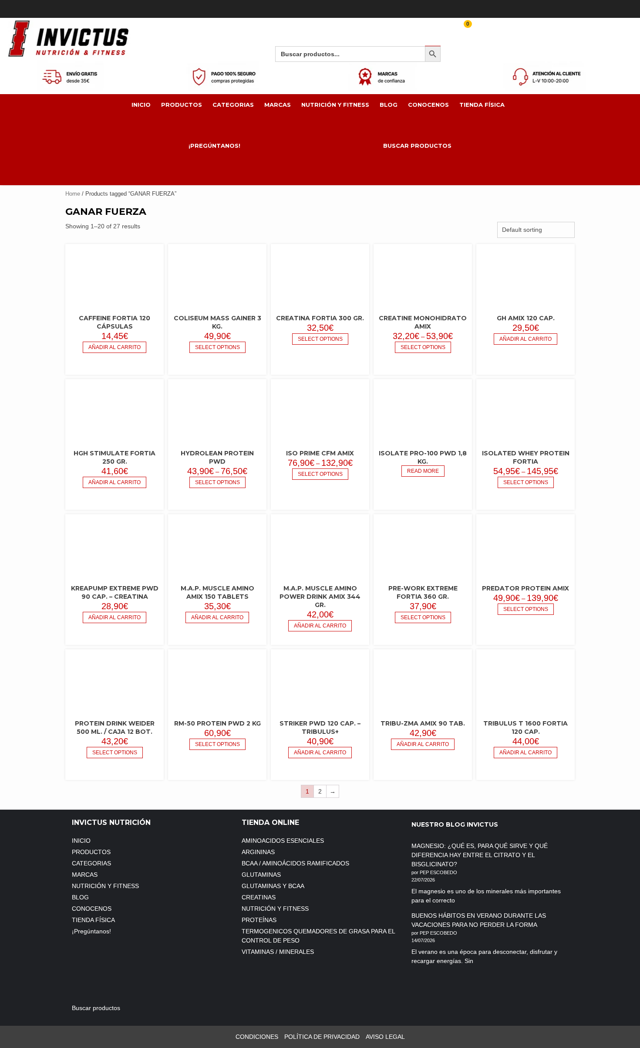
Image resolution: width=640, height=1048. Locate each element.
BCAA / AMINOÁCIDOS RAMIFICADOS (295, 863)
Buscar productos (417, 145)
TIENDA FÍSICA (482, 104)
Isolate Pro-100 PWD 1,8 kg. (423, 457)
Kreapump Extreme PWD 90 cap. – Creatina (114, 592)
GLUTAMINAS (261, 874)
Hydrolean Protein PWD (217, 457)
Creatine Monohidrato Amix (423, 322)
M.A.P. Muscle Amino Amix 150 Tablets (217, 592)
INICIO (141, 104)
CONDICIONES (257, 1036)
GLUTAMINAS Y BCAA (273, 885)
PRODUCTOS (181, 104)
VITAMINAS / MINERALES (278, 951)
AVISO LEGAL (385, 1036)
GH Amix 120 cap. (526, 318)
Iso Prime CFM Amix (320, 453)
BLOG (388, 104)
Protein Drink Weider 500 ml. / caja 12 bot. (115, 727)
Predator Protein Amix (525, 588)
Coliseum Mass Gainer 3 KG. (217, 322)
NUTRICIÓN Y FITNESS (335, 104)
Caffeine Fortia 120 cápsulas (114, 322)
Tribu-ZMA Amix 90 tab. (423, 723)
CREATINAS (259, 897)
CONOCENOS (428, 104)
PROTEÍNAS (259, 919)
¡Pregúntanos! (215, 145)
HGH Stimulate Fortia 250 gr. (114, 457)
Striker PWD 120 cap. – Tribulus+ (320, 727)
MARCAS (277, 104)
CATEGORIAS (233, 104)
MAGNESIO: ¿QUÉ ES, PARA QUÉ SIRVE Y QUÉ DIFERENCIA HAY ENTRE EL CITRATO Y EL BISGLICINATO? (479, 855)
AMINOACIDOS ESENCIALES (283, 840)
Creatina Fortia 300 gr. (320, 318)
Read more (423, 471)
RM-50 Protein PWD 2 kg (217, 723)
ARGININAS (258, 851)
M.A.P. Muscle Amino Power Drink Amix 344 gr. (320, 596)
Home (72, 193)
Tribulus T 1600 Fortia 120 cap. (525, 727)
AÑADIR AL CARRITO (114, 347)
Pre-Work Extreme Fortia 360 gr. (423, 592)
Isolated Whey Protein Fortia (525, 457)
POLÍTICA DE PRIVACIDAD (322, 1036)
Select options (217, 347)
